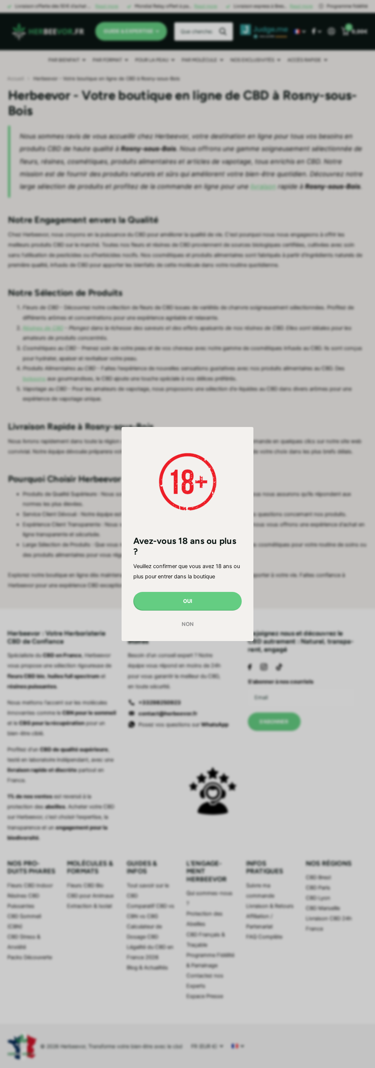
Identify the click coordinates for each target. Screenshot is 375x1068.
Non (188, 623)
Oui (187, 601)
